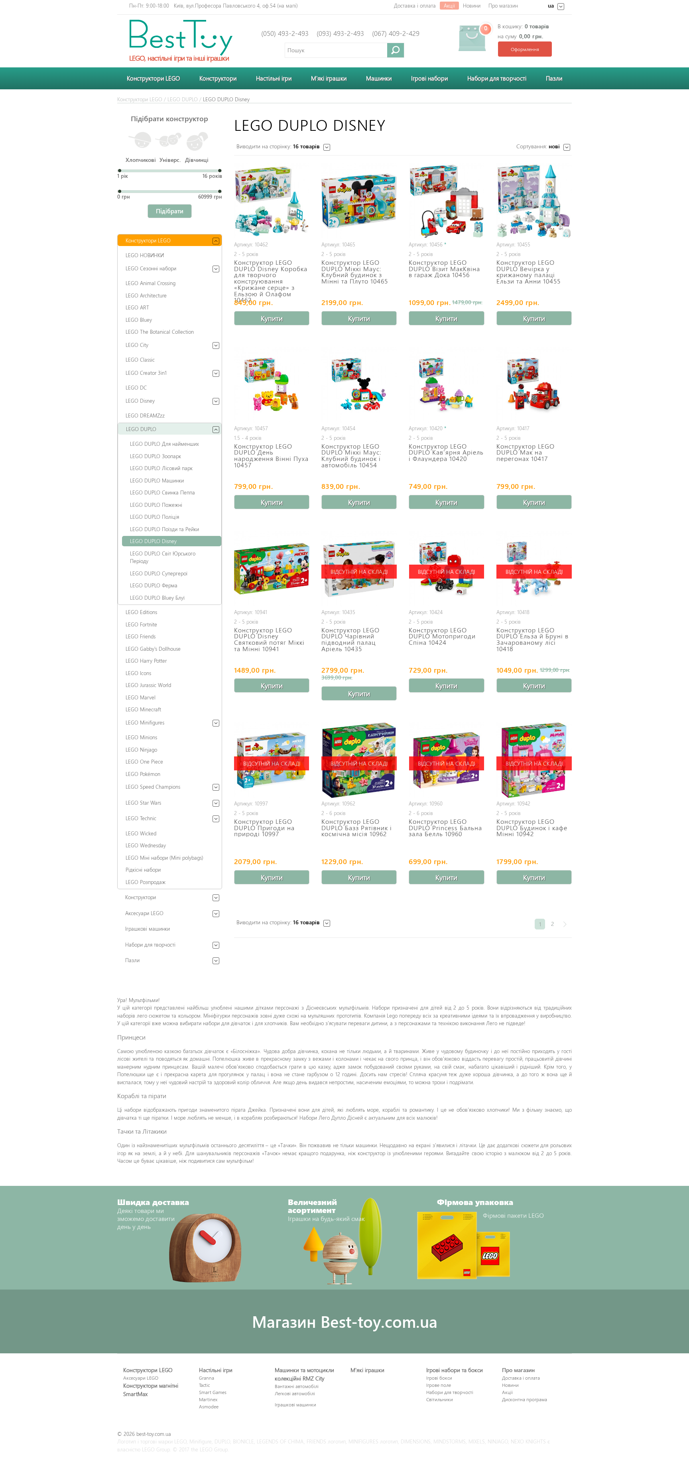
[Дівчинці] (199, 143)
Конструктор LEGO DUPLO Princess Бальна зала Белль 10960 (445, 827)
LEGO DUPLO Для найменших (164, 443)
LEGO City (137, 344)
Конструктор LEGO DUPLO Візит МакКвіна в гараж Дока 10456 (444, 268)
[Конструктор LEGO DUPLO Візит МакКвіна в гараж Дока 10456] (446, 201)
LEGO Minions (141, 737)
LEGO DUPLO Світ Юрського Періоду (162, 557)
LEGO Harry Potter (146, 660)
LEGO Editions (141, 611)
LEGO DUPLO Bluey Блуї (157, 597)
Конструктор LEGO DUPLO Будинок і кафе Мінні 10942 (531, 827)
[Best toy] (181, 36)
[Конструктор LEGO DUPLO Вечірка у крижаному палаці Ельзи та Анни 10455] (534, 201)
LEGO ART (137, 307)
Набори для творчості (496, 78)
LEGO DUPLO (182, 99)
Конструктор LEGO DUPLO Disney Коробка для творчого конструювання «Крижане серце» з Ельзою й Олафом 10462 (270, 280)
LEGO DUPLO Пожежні (156, 504)
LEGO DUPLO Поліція (154, 516)
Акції (449, 5)
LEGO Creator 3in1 (146, 372)
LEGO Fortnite (141, 624)
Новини (471, 5)
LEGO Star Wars (143, 802)
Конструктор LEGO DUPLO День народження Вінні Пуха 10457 (271, 455)
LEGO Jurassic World (148, 684)
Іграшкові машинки (147, 928)
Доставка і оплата (415, 5)
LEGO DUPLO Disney (153, 541)
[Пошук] (395, 50)
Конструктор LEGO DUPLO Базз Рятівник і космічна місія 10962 (356, 827)
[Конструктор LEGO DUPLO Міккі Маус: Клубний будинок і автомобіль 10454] (359, 385)
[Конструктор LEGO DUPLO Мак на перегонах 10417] (534, 385)
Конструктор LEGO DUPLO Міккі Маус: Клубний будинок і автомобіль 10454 (351, 455)
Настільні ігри (273, 78)
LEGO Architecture (146, 295)
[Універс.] (170, 141)
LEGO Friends (141, 636)
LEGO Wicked (141, 833)
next (564, 924)
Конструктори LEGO (153, 78)
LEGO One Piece (144, 761)
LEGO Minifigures (145, 722)
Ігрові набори (429, 78)
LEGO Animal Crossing (150, 283)
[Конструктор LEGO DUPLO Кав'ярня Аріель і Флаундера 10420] (446, 385)
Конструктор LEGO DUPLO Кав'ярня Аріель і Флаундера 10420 (446, 452)
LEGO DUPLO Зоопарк (155, 456)
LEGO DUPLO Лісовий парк (161, 468)
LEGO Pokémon (143, 773)
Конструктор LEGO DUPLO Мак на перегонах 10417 (525, 452)
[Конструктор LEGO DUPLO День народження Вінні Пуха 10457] (271, 385)
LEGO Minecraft (143, 709)
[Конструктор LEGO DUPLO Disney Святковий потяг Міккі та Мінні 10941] (271, 568)
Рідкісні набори (143, 869)
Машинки (379, 78)
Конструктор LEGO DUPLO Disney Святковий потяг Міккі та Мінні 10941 (269, 639)
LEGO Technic (141, 818)
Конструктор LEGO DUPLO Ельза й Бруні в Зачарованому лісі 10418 (532, 639)
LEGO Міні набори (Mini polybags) (164, 857)
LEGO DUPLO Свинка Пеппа (162, 492)
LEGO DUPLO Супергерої (158, 573)
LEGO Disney (140, 400)
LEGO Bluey (139, 319)
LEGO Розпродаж (145, 881)
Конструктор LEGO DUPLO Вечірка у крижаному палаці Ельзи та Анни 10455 (528, 271)
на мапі (287, 5)
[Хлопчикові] (141, 142)
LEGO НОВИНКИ (145, 255)
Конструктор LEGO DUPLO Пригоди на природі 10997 (264, 827)
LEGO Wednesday (146, 845)
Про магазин (503, 5)
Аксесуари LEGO (144, 913)
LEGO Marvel (141, 697)
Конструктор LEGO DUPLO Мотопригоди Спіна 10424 (442, 636)
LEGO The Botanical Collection (160, 331)
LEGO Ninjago (141, 749)
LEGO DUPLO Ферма (153, 585)
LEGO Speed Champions (153, 786)
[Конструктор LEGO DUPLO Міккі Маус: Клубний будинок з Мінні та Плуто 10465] (359, 201)
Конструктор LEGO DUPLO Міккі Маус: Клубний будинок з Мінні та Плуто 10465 (354, 271)
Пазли (554, 78)
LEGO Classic (140, 359)
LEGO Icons (138, 672)
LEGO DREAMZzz (145, 415)
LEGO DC (136, 387)
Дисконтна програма (524, 1399)
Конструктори (217, 78)
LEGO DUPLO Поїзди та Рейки (164, 529)
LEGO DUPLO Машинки (157, 480)
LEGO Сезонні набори (151, 268)
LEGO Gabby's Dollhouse (153, 648)
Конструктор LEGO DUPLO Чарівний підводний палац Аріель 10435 (350, 639)
